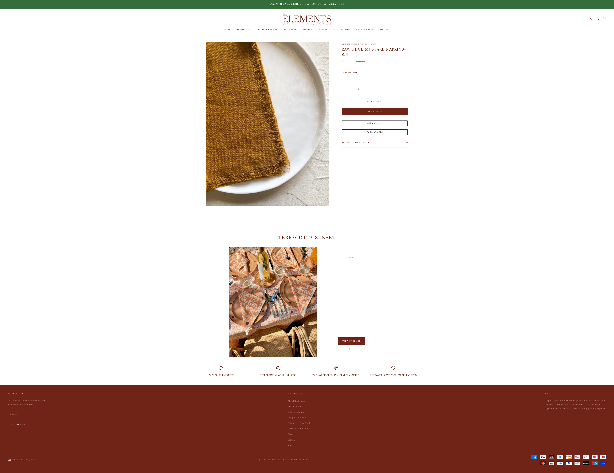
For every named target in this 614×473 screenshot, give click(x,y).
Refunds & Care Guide (299, 423)
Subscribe (18, 424)
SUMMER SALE (280, 4)
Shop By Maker (364, 29)
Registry (385, 29)
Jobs (290, 445)
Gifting (345, 29)
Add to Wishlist (375, 132)
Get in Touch (294, 406)
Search (291, 439)
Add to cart (374, 101)
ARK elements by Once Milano (359, 44)
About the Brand (296, 401)
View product (351, 341)
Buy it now (375, 111)
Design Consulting (297, 417)
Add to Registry (375, 123)
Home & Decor (326, 29)
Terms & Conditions (298, 428)
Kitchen (307, 29)
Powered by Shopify (299, 460)
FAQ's (290, 434)
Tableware (290, 29)
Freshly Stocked (268, 29)
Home (227, 29)
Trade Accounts (296, 412)
